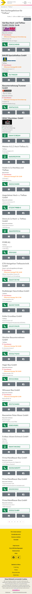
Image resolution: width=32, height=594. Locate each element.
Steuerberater (16, 572)
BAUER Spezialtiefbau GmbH (14, 55)
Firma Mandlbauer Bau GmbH (14, 458)
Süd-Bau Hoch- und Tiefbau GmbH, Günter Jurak (13, 24)
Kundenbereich (16, 534)
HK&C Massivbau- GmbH (12, 118)
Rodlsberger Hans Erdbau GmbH (15, 291)
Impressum (16, 545)
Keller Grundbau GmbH (12, 316)
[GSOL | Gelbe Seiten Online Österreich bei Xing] (18, 557)
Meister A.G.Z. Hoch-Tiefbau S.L (15, 146)
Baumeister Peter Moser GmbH (15, 415)
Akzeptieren (16, 590)
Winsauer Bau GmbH (11, 390)
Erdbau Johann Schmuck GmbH (15, 436)
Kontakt (16, 539)
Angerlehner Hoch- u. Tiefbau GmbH (14, 196)
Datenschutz (16, 550)
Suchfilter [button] (27, 19)
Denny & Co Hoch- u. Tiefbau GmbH (14, 220)
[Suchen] (29, 2)
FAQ (16, 553)
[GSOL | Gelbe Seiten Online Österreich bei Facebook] (13, 557)
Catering (16, 567)
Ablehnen (7, 592)
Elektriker (16, 575)
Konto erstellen (16, 537)
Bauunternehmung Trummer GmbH (14, 86)
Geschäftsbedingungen (16, 548)
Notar (16, 569)
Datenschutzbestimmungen (20, 592)
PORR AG (6, 242)
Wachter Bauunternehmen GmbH (13, 338)
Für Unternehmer (16, 531)
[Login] (24, 2)
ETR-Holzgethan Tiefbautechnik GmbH (15, 264)
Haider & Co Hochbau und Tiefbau (13, 169)
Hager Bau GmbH (9, 365)
